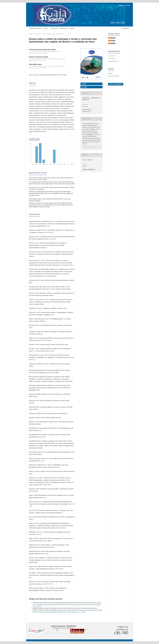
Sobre (72, 28)
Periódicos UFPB (35, 28)
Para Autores (111, 58)
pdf (84, 84)
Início (31, 34)
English (110, 73)
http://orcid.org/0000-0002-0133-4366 (37, 68)
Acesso (128, 5)
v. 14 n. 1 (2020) (46, 34)
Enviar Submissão (115, 84)
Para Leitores (112, 56)
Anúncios (63, 28)
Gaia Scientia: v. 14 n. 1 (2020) (76, 612)
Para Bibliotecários (113, 61)
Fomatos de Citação (89, 147)
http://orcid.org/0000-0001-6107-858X (37, 60)
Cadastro (120, 5)
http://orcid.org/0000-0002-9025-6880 (38, 53)
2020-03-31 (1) (86, 111)
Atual (46, 28)
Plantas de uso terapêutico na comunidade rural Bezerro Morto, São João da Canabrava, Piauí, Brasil (67, 603)
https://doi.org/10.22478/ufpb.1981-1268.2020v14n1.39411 (49, 75)
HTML (85, 87)
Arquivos (54, 28)
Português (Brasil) (113, 76)
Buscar (126, 28)
